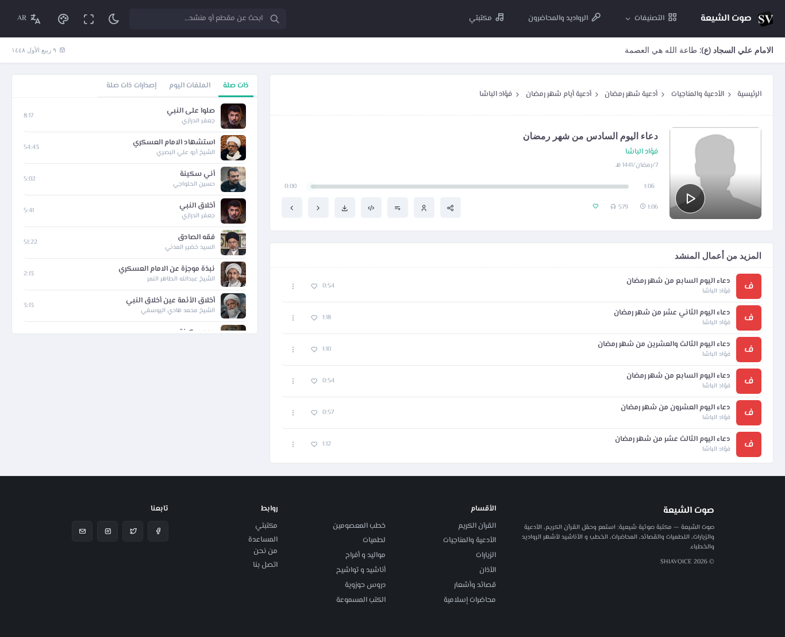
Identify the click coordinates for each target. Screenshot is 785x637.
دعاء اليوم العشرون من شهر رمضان (675, 407)
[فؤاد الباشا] (424, 207)
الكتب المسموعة (361, 600)
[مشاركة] (450, 207)
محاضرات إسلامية (470, 600)
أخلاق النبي (197, 206)
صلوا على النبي (191, 111)
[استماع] (690, 198)
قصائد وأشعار (475, 585)
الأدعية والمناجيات (697, 94)
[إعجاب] (314, 287)
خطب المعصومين (359, 526)
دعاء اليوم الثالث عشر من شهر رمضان (672, 439)
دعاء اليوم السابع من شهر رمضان (678, 281)
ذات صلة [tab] (236, 85)
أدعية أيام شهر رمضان (558, 94)
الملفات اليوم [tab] (189, 85)
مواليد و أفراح (365, 555)
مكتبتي (266, 526)
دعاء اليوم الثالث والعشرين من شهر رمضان (664, 344)
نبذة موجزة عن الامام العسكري (166, 269)
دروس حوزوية (365, 585)
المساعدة (263, 540)
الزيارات (486, 555)
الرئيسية (749, 94)
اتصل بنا (265, 565)
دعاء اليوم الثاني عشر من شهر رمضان (672, 313)
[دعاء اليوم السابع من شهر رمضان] (292, 207)
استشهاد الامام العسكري (174, 142)
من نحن (265, 551)
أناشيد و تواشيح (361, 570)
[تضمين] (371, 207)
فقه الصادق (196, 237)
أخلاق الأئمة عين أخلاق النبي (170, 301)
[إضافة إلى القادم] (397, 207)
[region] (135, 216)
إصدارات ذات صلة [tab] (131, 85)
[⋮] (293, 287)
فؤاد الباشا (495, 94)
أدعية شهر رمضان (631, 94)
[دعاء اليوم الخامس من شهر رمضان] (318, 207)
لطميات (374, 540)
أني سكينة (197, 174)
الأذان (487, 570)
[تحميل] (344, 207)
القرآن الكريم (477, 526)
